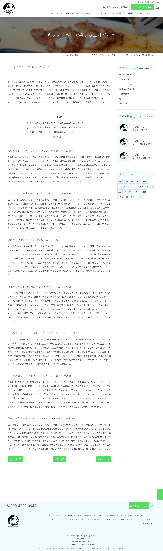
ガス (132, 197)
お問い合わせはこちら (142, 7)
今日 (138, 181)
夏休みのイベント (127, 89)
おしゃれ (128, 192)
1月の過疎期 (124, 79)
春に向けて (124, 94)
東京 (119, 181)
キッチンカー (123, 186)
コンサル (134, 186)
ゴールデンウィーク (128, 84)
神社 (132, 181)
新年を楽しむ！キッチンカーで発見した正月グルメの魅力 (57, 122)
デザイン (137, 192)
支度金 (120, 197)
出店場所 (149, 186)
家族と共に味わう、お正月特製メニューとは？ (51, 131)
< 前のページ (15, 459)
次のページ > (103, 459)
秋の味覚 (123, 103)
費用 (141, 186)
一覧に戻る (59, 459)
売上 (119, 192)
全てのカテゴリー (127, 74)
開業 (144, 192)
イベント (140, 197)
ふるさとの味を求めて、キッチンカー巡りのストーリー (56, 127)
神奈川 (145, 181)
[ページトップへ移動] (153, 505)
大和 (126, 181)
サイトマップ (148, 523)
